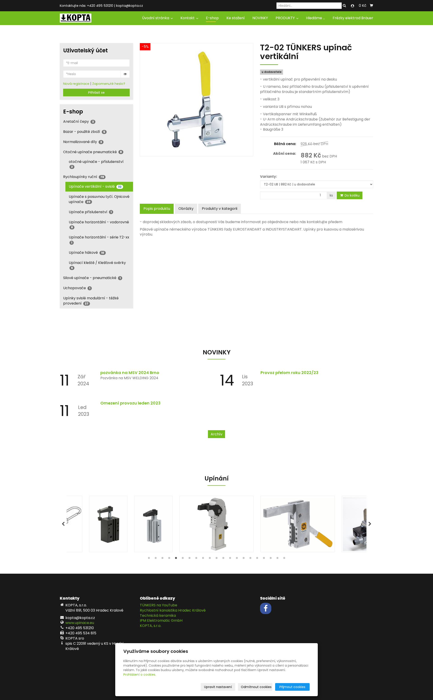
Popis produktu (156, 208)
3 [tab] (162, 559)
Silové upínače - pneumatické (92, 277)
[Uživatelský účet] (352, 5)
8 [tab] (196, 559)
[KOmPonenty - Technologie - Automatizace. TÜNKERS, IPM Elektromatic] (75, 17)
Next (370, 524)
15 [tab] (243, 559)
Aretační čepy (78, 121)
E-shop (212, 18)
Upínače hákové (86, 252)
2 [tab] (155, 559)
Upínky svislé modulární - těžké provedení (91, 301)
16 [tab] (250, 559)
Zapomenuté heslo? (108, 83)
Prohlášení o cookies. (139, 674)
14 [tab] (237, 559)
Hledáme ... (315, 18)
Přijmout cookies (292, 687)
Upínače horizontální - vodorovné (99, 224)
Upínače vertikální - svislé (95, 186)
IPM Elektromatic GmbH (161, 620)
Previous (63, 524)
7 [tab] (189, 559)
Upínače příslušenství (90, 212)
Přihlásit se (96, 92)
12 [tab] (223, 559)
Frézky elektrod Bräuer (353, 18)
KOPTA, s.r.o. (150, 625)
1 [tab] (149, 559)
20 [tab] (277, 559)
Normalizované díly (82, 141)
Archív (216, 434)
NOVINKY (260, 18)
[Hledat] (344, 5)
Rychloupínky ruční (83, 176)
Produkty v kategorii (219, 208)
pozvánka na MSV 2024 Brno (129, 372)
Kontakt (188, 18)
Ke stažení (235, 18)
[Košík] (371, 5)
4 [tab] (169, 559)
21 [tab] (284, 559)
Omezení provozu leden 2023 (130, 403)
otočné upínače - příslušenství (96, 164)
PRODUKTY (286, 18)
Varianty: (268, 176)
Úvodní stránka (156, 18)
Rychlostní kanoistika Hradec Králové (173, 610)
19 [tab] (270, 559)
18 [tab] (264, 559)
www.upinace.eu (79, 622)
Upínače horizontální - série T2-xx (99, 239)
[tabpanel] (216, 524)
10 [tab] (209, 559)
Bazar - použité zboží (84, 131)
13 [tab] (230, 559)
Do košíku (351, 195)
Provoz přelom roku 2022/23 (289, 372)
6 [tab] (182, 559)
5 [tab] (176, 559)
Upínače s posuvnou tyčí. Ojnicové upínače (99, 199)
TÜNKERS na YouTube (158, 605)
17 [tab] (257, 559)
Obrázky (185, 208)
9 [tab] (203, 559)
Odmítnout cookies (256, 687)
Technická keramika (158, 615)
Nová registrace (76, 83)
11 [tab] (216, 559)
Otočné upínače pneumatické (92, 152)
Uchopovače (76, 288)
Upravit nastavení (218, 687)
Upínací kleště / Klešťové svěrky (97, 265)
